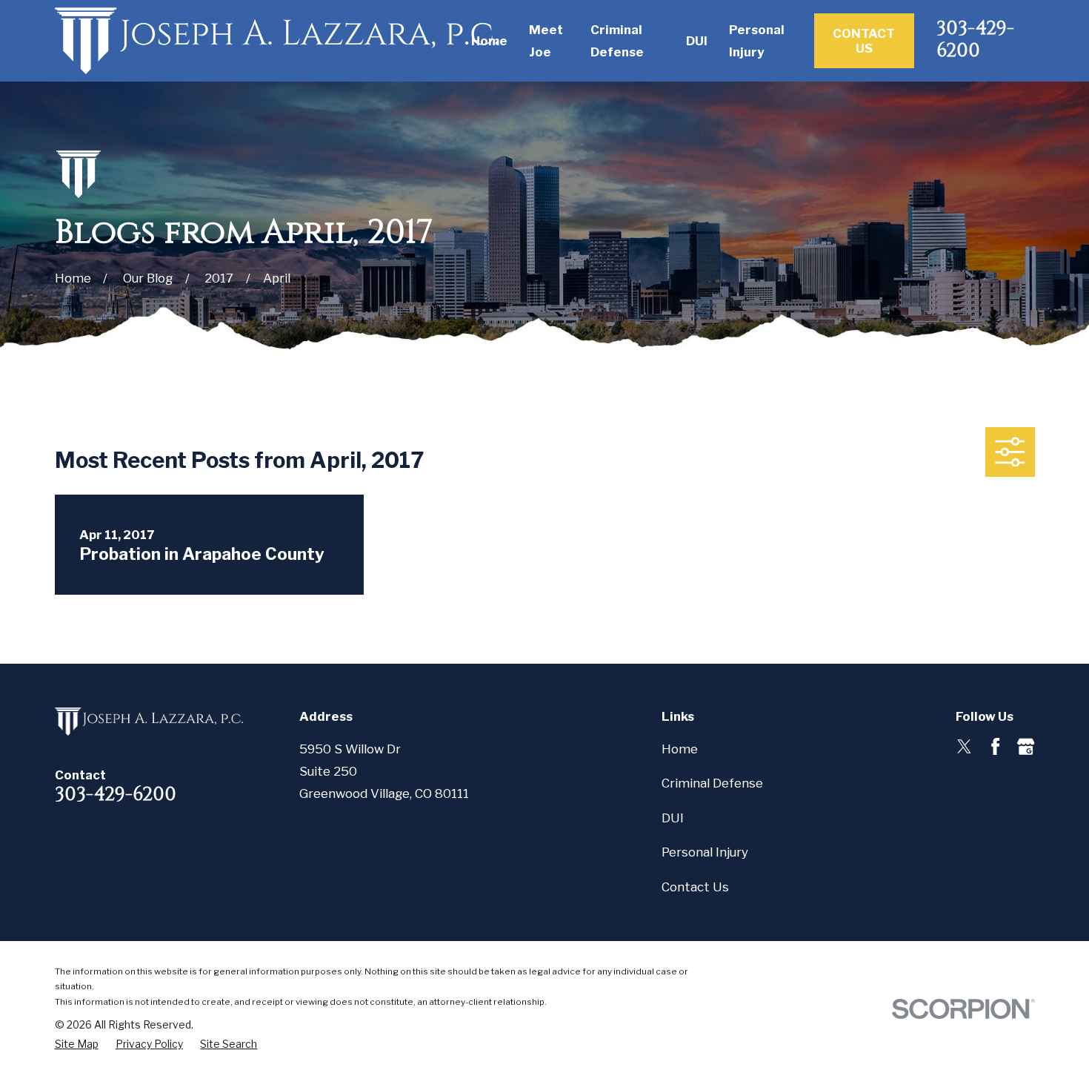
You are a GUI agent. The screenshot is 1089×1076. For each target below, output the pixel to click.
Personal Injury (705, 852)
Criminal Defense (712, 783)
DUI (673, 818)
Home (680, 749)
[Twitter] (964, 746)
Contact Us (864, 41)
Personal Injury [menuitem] (757, 40)
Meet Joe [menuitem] (546, 40)
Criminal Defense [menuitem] (617, 40)
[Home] (277, 40)
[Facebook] (995, 746)
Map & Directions (350, 815)
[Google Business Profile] (1025, 746)
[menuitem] (77, 1044)
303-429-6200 (975, 40)
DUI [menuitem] (696, 40)
